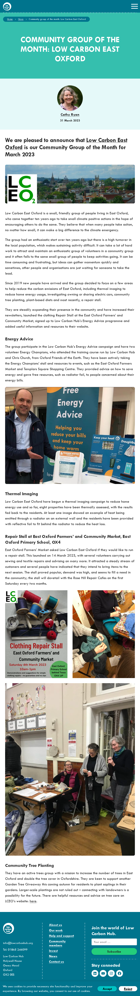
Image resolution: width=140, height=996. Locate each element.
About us (55, 925)
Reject (128, 989)
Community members (57, 943)
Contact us (56, 962)
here (33, 901)
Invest (53, 951)
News (20, 19)
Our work (56, 930)
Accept (107, 989)
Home (10, 19)
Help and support (61, 936)
